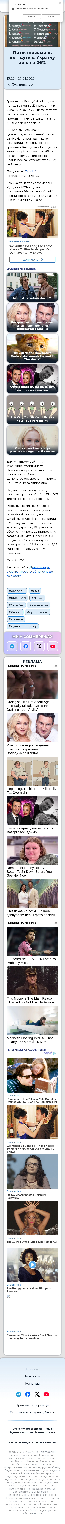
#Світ (35, 591)
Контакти (32, 1376)
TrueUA (31, 171)
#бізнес (15, 612)
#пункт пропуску (23, 626)
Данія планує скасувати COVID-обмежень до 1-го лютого (31, 571)
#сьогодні (17, 591)
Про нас (32, 1369)
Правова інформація (33, 1405)
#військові (17, 598)
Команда (32, 1383)
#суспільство (37, 612)
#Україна (16, 605)
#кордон (16, 619)
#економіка (38, 605)
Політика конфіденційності (32, 1412)
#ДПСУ (37, 598)
